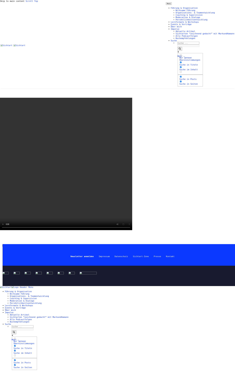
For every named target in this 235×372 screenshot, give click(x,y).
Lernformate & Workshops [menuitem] (19, 305)
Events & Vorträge (181, 24)
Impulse (175, 29)
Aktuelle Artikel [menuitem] (19, 315)
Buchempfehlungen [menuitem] (19, 322)
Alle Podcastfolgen (187, 36)
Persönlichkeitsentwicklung (191, 20)
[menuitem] (8, 324)
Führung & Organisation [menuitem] (18, 291)
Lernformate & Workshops (185, 22)
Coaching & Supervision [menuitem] (23, 298)
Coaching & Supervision (189, 15)
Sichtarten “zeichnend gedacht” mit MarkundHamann (205, 33)
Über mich (176, 27)
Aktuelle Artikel (185, 31)
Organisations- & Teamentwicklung (195, 13)
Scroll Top (32, 1)
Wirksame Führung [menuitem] (19, 294)
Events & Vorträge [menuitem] (15, 308)
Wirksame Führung (185, 10)
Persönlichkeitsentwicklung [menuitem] (26, 303)
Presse (157, 256)
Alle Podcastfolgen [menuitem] (21, 319)
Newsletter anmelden (82, 256)
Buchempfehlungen (185, 38)
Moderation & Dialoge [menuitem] (22, 301)
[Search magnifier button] (179, 49)
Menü (169, 4)
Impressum (104, 256)
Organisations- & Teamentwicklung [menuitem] (29, 296)
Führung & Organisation (184, 8)
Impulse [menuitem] (9, 312)
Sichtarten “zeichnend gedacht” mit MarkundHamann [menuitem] (39, 317)
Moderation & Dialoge (188, 17)
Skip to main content (12, 1)
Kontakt (170, 256)
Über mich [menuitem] (10, 310)
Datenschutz (121, 256)
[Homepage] (13, 45)
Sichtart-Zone (141, 256)
